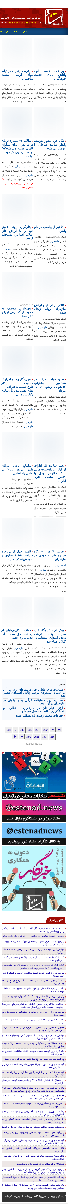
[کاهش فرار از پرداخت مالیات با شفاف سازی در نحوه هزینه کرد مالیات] (17, 533)
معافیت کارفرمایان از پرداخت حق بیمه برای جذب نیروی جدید (17, 634)
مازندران (20, 166)
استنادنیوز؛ (60, 565)
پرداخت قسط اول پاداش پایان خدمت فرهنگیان (50, 74)
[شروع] (59, 730)
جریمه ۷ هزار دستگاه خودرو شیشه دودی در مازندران (50, 555)
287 (44, 736)
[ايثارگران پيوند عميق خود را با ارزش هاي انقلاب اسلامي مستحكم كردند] (17, 208)
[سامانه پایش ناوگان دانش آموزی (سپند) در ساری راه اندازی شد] (17, 447)
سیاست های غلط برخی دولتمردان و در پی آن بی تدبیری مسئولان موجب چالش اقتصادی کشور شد (34, 692)
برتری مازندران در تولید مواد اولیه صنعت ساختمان (17, 74)
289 (28, 736)
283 (22, 730)
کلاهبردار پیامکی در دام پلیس (50, 229)
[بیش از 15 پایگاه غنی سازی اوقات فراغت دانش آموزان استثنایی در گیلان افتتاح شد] (49, 612)
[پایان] (15, 736)
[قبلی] (52, 730)
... (15, 730)
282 (30, 730)
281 (37, 730)
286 (52, 736)
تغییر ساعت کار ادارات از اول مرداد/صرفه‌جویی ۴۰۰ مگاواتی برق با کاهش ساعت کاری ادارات (50, 473)
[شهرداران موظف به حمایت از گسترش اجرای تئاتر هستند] (17, 286)
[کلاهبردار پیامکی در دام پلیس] (49, 208)
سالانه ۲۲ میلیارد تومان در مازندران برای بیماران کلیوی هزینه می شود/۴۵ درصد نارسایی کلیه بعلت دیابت (17, 148)
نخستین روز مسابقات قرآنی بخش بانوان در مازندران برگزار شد (34, 701)
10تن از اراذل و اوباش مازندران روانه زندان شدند (50, 309)
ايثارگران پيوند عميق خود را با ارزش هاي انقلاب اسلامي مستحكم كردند (17, 232)
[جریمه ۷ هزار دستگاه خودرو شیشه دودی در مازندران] (49, 533)
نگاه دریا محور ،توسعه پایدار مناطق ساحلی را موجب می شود (50, 144)
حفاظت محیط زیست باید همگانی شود (39, 715)
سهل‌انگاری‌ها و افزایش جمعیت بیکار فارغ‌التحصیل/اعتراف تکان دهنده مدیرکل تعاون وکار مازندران (17, 386)
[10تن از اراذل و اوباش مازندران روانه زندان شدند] (49, 286)
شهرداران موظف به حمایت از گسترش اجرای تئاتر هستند (17, 312)
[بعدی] (21, 736)
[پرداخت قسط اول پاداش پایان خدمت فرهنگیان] (49, 52)
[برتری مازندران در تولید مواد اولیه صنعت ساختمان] (17, 52)
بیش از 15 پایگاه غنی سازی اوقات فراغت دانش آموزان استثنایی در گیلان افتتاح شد (50, 635)
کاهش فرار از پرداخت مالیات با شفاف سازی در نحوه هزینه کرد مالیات (17, 555)
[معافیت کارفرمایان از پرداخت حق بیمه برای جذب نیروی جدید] (17, 612)
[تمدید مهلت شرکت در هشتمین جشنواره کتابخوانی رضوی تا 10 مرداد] (49, 361)
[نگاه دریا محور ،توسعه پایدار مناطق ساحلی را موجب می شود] (49, 122)
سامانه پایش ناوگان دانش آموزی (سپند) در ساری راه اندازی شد (17, 469)
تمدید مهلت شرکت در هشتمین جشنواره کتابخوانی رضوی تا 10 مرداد (50, 385)
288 (36, 736)
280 (45, 730)
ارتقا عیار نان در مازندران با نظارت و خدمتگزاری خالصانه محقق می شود (34, 709)
